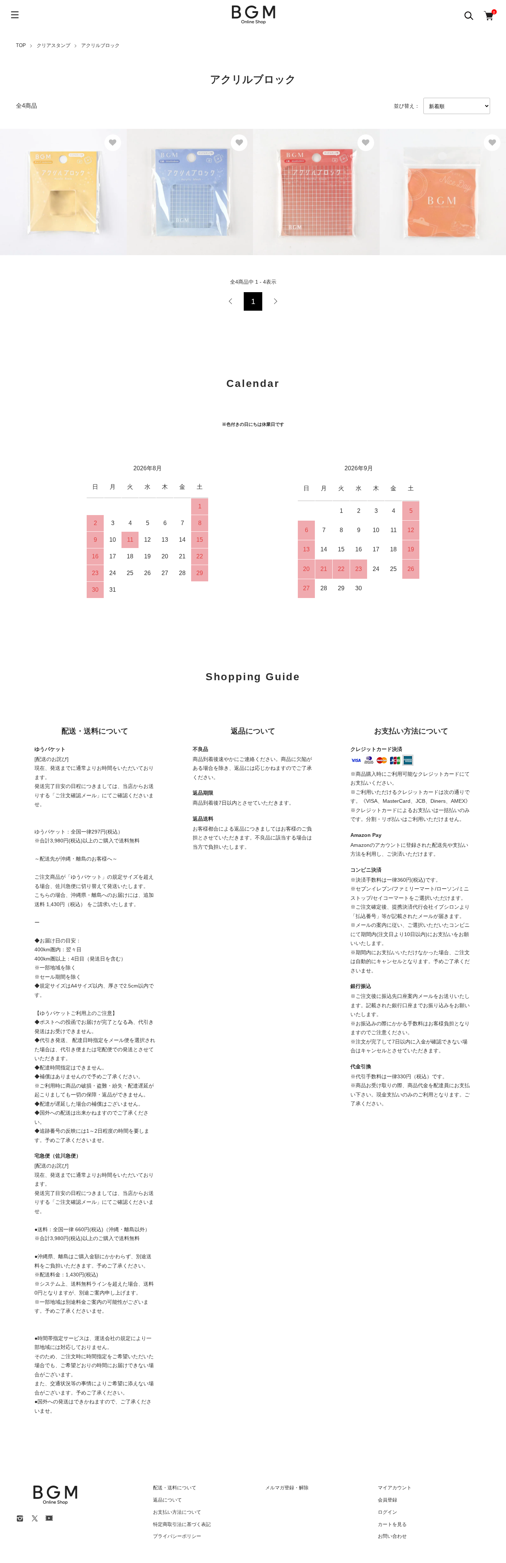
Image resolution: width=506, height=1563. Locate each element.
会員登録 (387, 1500)
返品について (167, 1500)
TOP (21, 45)
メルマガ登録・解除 (287, 1487)
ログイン (387, 1512)
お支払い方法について (177, 1512)
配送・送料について (174, 1487)
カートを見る (392, 1524)
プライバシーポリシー (177, 1536)
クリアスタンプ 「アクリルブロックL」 (440, 177)
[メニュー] (15, 15)
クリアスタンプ (53, 45)
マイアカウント (395, 1487)
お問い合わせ (392, 1536)
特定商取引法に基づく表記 (182, 1524)
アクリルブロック (100, 45)
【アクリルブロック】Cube (44, 166)
